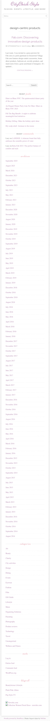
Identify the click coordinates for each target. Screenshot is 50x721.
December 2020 (11, 209)
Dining (8, 573)
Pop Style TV (11, 695)
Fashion (8, 587)
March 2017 (10, 385)
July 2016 (9, 424)
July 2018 (9, 307)
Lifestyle (9, 602)
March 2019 (10, 273)
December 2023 (11, 175)
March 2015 (10, 502)
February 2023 (11, 200)
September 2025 (11, 161)
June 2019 (9, 258)
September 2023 (11, 185)
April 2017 (10, 380)
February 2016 (11, 448)
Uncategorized (11, 641)
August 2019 (10, 248)
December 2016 (11, 399)
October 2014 (11, 526)
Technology (10, 631)
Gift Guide (9, 597)
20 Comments (39, 46)
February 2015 (11, 507)
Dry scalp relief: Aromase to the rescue (20, 126)
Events (8, 577)
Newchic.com (13, 702)
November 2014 (11, 521)
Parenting (9, 616)
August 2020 (10, 219)
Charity (8, 558)
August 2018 (10, 302)
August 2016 (10, 419)
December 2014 (11, 516)
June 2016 (9, 429)
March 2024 (10, 170)
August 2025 (10, 165)
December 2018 (11, 287)
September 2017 (11, 356)
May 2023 (9, 195)
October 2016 (11, 409)
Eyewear (9, 582)
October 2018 (11, 292)
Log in (8, 658)
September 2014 (11, 531)
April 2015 (10, 497)
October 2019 (11, 239)
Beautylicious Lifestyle (14, 685)
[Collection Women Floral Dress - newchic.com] (24, 705)
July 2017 (9, 365)
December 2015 (11, 458)
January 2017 (10, 395)
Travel (8, 636)
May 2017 (9, 375)
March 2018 (10, 326)
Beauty (8, 553)
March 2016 (10, 443)
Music (8, 607)
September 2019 (11, 243)
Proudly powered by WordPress (13, 718)
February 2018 (11, 331)
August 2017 (10, 360)
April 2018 (10, 321)
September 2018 (11, 297)
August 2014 (10, 536)
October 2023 (11, 180)
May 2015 (9, 492)
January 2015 (10, 512)
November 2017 (11, 346)
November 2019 (11, 234)
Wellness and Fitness (13, 646)
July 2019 (9, 253)
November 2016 (11, 404)
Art (7, 548)
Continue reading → (25, 70)
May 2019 (9, 263)
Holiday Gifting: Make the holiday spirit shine (22, 121)
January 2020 (10, 224)
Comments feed (11, 668)
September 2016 (11, 414)
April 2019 (10, 268)
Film (7, 592)
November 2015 (11, 463)
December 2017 (11, 341)
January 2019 (10, 282)
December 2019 (11, 229)
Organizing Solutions (13, 612)
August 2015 (10, 477)
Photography (10, 621)
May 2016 (9, 434)
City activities (11, 563)
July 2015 (9, 482)
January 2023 (10, 204)
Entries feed (10, 663)
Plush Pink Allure (12, 690)
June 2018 (9, 312)
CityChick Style (25, 4)
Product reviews (11, 626)
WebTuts (43, 718)
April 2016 (10, 438)
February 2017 (11, 390)
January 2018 (10, 336)
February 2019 (11, 278)
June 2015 (9, 487)
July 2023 (9, 190)
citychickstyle (13, 46)
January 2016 (10, 453)
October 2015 (11, 468)
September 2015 (11, 473)
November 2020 (11, 214)
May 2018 (9, 317)
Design (8, 568)
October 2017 (11, 351)
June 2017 (9, 370)
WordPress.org (11, 673)
